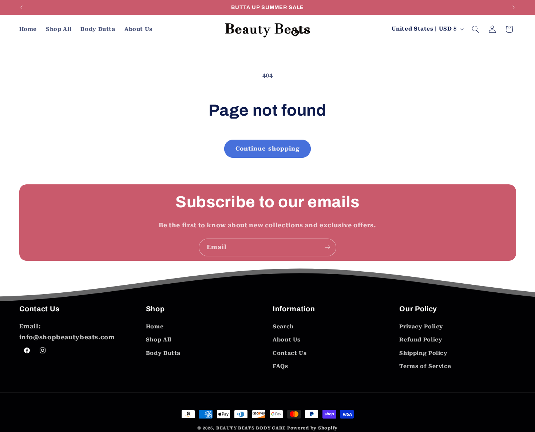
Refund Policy (420, 340)
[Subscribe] (327, 247)
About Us (287, 340)
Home (155, 326)
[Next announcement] (514, 7)
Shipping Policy (423, 353)
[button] (475, 29)
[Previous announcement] (21, 7)
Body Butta (163, 353)
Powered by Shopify (312, 428)
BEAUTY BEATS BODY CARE (251, 428)
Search (283, 326)
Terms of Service (425, 366)
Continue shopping (267, 148)
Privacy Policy (421, 326)
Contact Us (289, 353)
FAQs (280, 366)
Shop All (158, 340)
